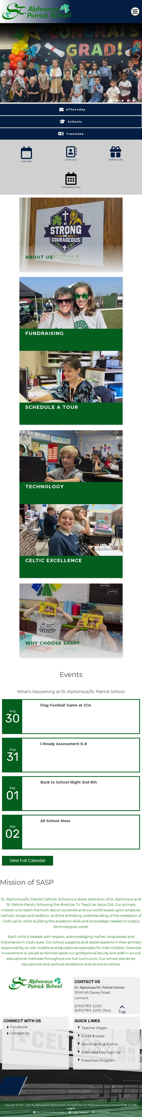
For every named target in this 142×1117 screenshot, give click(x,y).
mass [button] (122, 100)
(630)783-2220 (88, 1006)
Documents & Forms (99, 1044)
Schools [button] (75, 121)
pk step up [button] (117, 100)
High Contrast (80, 1112)
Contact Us (19, 1033)
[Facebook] (11, 1094)
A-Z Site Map (102, 1112)
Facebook (19, 1027)
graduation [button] (111, 100)
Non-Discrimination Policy (50, 1112)
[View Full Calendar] (27, 868)
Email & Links (93, 1036)
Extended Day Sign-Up (101, 1052)
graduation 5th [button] (134, 100)
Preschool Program (98, 1060)
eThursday (75, 109)
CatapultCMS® (119, 1105)
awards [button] (128, 100)
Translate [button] (75, 134)
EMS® (133, 1105)
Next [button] (138, 56)
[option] (71, 67)
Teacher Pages (94, 1028)
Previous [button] (4, 56)
